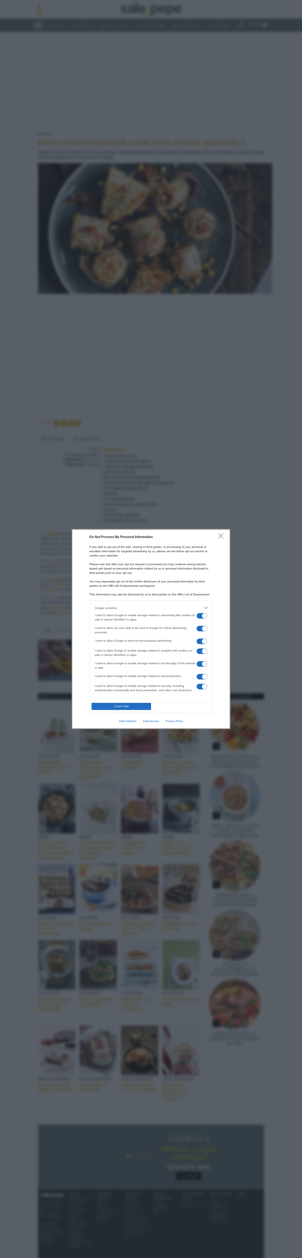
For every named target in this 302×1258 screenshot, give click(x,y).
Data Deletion (128, 721)
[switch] (202, 616)
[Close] (222, 537)
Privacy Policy (174, 721)
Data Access (151, 721)
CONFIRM (121, 706)
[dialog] (151, 629)
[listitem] (151, 608)
